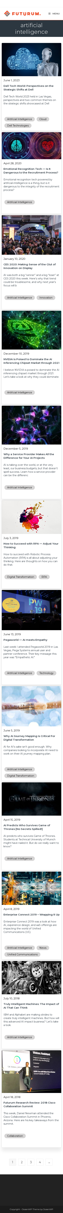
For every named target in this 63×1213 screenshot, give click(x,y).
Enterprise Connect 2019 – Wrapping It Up (31, 914)
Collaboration (15, 1135)
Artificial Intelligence (19, 119)
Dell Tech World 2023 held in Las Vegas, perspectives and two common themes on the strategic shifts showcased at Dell (30, 100)
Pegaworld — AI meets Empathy (25, 639)
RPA (44, 576)
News (42, 947)
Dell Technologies (18, 125)
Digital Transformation (20, 576)
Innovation (45, 297)
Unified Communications (22, 954)
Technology (46, 673)
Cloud (42, 119)
